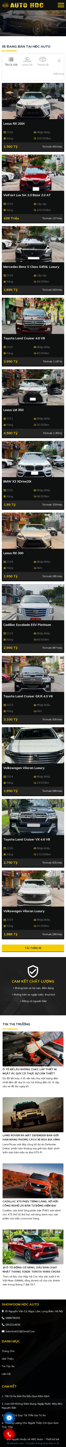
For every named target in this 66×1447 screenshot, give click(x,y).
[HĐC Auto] (23, 5)
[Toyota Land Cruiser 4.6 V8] (33, 316)
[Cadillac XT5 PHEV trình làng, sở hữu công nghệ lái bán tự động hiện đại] (33, 1180)
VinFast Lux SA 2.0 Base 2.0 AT (27, 195)
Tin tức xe (8, 1366)
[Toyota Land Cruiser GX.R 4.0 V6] (33, 674)
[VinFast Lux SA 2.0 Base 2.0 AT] (33, 173)
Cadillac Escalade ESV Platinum (27, 625)
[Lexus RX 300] (33, 531)
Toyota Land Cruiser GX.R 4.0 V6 (28, 696)
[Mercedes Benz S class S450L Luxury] (33, 244)
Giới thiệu (8, 1358)
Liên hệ (6, 1374)
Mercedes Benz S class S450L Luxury (31, 267)
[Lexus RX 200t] (33, 101)
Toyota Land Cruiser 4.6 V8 (24, 338)
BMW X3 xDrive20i (17, 481)
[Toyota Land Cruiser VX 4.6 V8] (33, 817)
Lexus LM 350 (13, 410)
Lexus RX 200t (14, 123)
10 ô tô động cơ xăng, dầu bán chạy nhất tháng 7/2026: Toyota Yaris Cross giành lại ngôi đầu (31, 1271)
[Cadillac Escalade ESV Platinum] (33, 602)
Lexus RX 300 (13, 553)
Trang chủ (8, 1351)
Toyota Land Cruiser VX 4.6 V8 (26, 839)
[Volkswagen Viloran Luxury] (33, 745)
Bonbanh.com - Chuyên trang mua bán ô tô (33, 1443)
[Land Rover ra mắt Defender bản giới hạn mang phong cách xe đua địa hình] (33, 1114)
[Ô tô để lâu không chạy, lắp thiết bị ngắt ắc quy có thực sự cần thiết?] (33, 1048)
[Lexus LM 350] (33, 387)
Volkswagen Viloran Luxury (24, 768)
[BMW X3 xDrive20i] (33, 459)
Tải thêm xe (33, 948)
